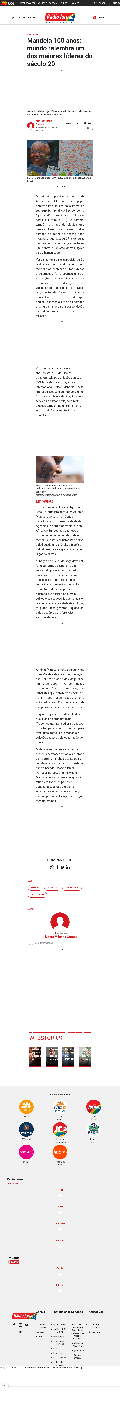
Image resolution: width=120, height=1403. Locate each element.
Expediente (58, 1353)
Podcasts (40, 1332)
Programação (77, 1350)
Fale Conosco (59, 1357)
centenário (37, 894)
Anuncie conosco (78, 1356)
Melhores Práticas (60, 1342)
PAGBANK (53, 3)
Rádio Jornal (94, 1332)
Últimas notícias (42, 1325)
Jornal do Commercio (95, 1325)
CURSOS (65, 3)
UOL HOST (42, 3)
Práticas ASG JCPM (60, 1330)
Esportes (40, 1336)
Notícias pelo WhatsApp (77, 1344)
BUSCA (102, 3)
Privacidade (58, 1336)
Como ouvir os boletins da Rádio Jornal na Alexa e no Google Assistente (77, 1331)
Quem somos (59, 1324)
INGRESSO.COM (27, 3)
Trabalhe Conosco (60, 1363)
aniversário (72, 888)
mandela (52, 888)
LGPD (55, 1348)
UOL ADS (75, 3)
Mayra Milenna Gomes (61, 937)
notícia (35, 888)
